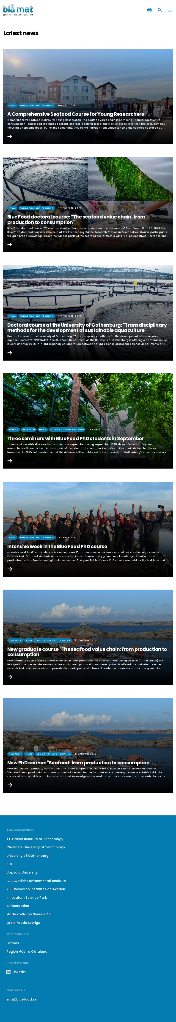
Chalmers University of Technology (35, 847)
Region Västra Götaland (26, 951)
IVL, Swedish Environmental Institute (36, 881)
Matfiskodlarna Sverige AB (28, 914)
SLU (9, 864)
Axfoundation (17, 905)
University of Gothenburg (27, 855)
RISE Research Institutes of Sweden (35, 889)
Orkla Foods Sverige (23, 922)
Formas (12, 943)
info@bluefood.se (21, 999)
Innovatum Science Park (26, 897)
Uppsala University (22, 872)
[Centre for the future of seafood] (44, 10)
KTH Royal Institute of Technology (34, 839)
